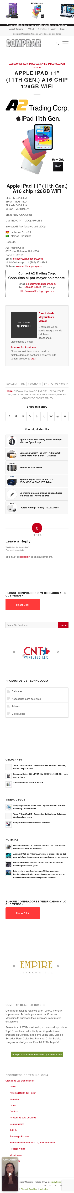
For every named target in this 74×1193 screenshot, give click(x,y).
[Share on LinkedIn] (37, 416)
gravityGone (55, 1181)
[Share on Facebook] (9, 416)
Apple (43, 63)
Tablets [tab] (16, 706)
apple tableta (48, 394)
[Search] (55, 43)
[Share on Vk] (51, 416)
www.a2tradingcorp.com (29, 266)
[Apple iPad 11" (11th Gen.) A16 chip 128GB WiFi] (36, 10)
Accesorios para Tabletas (24, 63)
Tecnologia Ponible (19, 1136)
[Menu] (63, 43)
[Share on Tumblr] (44, 416)
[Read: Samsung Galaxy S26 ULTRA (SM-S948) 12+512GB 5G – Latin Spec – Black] (9, 776)
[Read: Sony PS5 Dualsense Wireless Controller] (9, 824)
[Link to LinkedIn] (60, 1185)
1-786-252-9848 (32, 287)
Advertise (42, 29)
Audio (12, 1086)
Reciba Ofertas (13, 1160)
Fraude (63, 29)
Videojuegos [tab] (18, 713)
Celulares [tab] (17, 691)
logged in (25, 556)
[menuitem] (16, 29)
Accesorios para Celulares (23, 1117)
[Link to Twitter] (45, 1185)
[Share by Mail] (64, 416)
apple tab (17, 394)
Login (53, 29)
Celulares (14, 1111)
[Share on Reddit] (58, 416)
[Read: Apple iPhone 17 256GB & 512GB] (9, 784)
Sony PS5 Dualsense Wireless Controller (31, 822)
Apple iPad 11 (41, 390)
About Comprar (16, 29)
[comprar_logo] (31, 43)
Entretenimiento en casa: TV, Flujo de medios (32, 1142)
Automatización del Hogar (22, 1092)
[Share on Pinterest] (30, 416)
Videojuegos (16, 1155)
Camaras (14, 1098)
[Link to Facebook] (55, 1185)
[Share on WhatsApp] (23, 416)
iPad (59, 394)
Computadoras (17, 1123)
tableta (49, 398)
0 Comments (34, 384)
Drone (13, 1105)
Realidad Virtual (17, 1148)
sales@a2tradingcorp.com (28, 258)
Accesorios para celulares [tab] (26, 698)
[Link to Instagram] (50, 1185)
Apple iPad (27, 390)
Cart (32, 29)
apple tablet (31, 394)
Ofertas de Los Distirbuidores (20, 1080)
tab (33, 398)
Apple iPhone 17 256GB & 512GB (28, 782)
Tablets (13, 1130)
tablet (40, 398)
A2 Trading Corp (59, 384)
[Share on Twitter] (16, 416)
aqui (33, 358)
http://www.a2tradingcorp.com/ (37, 291)
